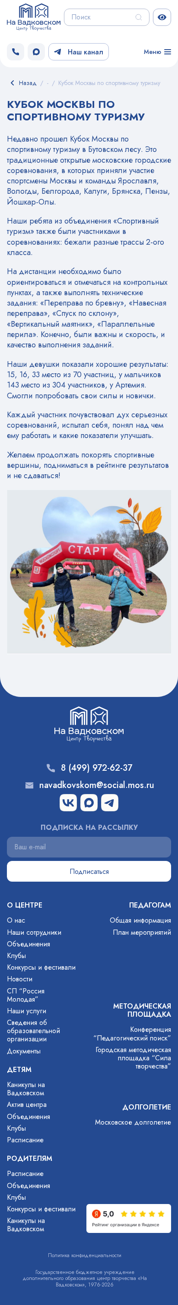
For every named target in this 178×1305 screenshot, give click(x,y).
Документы (24, 1051)
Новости (19, 979)
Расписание (25, 1140)
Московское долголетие (133, 1122)
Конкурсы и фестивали (41, 967)
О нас (16, 920)
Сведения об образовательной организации (33, 1031)
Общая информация (140, 920)
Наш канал (85, 52)
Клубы (16, 956)
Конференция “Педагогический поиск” (132, 1033)
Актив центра (27, 1105)
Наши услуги (26, 1011)
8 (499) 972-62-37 (96, 768)
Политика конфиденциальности (84, 1255)
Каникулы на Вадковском (26, 1089)
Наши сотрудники (34, 932)
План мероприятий (142, 932)
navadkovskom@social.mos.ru (96, 785)
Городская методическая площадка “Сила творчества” (133, 1058)
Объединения (28, 944)
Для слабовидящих (162, 17)
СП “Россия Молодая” (25, 995)
